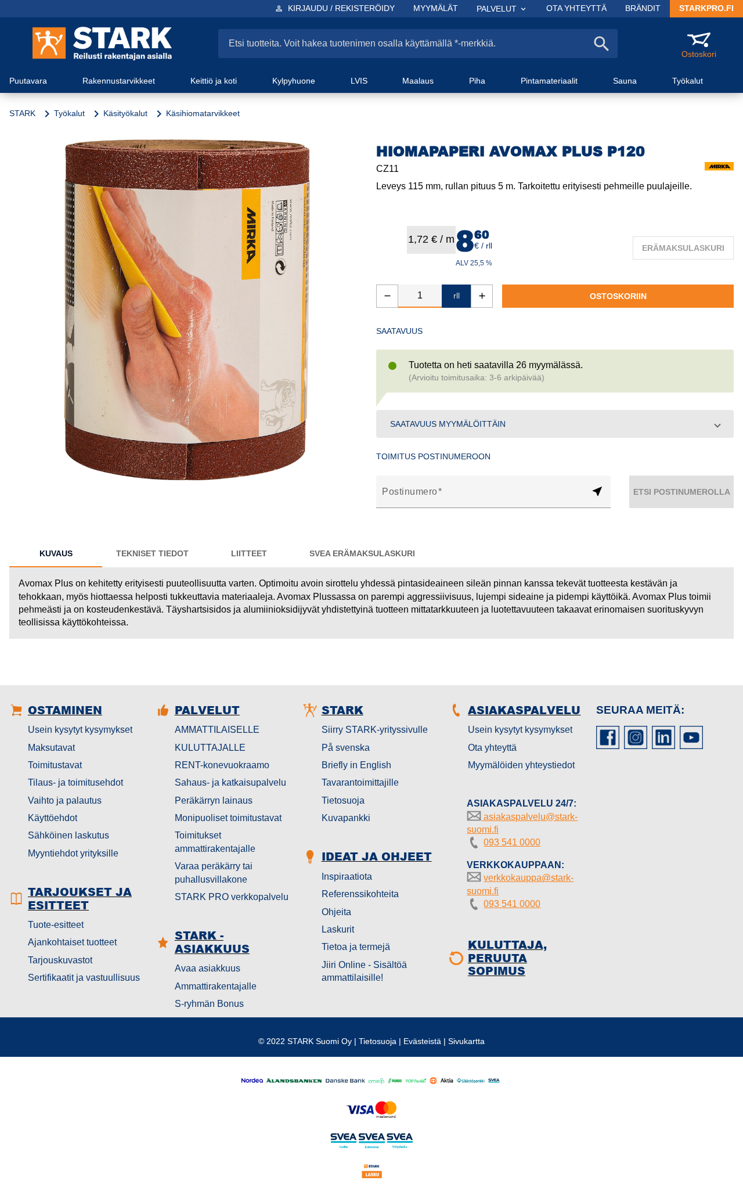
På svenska (346, 748)
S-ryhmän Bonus (209, 1004)
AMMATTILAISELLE (217, 730)
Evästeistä (422, 1041)
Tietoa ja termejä (356, 947)
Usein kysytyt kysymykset (80, 730)
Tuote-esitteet (56, 925)
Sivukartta (466, 1041)
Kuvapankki (346, 818)
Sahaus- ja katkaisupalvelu (230, 782)
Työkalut (69, 113)
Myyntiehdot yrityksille (73, 853)
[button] (555, 424)
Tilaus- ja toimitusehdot (75, 782)
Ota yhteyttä (492, 748)
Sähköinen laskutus (68, 835)
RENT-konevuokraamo (222, 765)
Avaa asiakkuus (207, 968)
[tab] (55, 553)
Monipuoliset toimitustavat (228, 818)
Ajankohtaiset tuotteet (72, 942)
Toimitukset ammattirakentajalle (215, 841)
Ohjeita (336, 912)
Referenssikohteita (360, 894)
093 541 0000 (512, 842)
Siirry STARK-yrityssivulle (375, 730)
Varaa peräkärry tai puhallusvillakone (214, 872)
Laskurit (338, 929)
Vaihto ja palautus (65, 800)
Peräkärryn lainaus (214, 800)
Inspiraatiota (347, 876)
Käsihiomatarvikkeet (203, 113)
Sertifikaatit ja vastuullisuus (84, 978)
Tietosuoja (343, 800)
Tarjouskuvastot (60, 960)
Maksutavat (51, 748)
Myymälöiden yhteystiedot (521, 765)
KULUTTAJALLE (210, 748)
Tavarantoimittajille (360, 782)
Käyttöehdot (52, 818)
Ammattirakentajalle (216, 986)
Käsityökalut (125, 113)
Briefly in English (356, 765)
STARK (22, 113)
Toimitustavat (55, 765)
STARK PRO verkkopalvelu (231, 897)
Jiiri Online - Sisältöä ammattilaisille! (364, 971)
